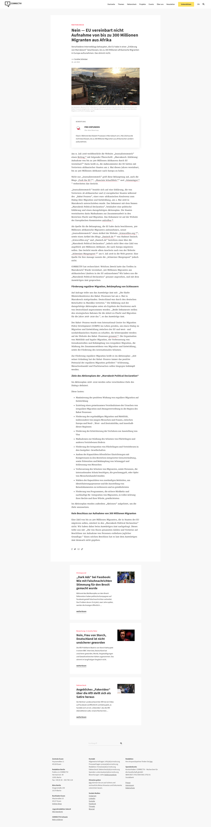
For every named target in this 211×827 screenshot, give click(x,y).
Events (151, 4)
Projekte (142, 4)
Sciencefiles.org (127, 233)
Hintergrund (81, 573)
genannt (113, 336)
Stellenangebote (110, 775)
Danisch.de (108, 236)
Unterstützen (186, 4)
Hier (90, 782)
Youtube (92, 801)
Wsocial (92, 809)
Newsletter (170, 4)
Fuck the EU (85, 180)
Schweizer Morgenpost (84, 254)
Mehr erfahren (57, 819)
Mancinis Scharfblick (106, 180)
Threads (92, 806)
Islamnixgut (132, 180)
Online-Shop (57, 804)
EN (198, 4)
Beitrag (81, 157)
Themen (121, 4)
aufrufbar (106, 220)
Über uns (160, 4)
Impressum (130, 785)
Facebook (92, 804)
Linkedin (92, 798)
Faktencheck (131, 4)
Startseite (111, 4)
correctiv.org (13, 4)
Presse (128, 782)
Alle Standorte (57, 812)
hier (151, 761)
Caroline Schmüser (81, 59)
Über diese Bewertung (91, 130)
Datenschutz (130, 788)
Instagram (92, 796)
